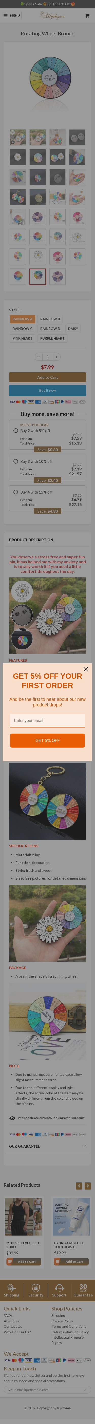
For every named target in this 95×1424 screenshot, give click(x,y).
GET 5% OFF (47, 740)
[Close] (86, 669)
